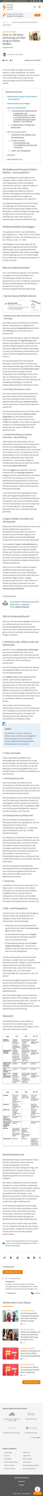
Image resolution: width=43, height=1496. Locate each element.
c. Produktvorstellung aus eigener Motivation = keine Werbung (24, 121)
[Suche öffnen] (35, 6)
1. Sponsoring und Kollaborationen (24, 111)
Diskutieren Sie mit (13, 1272)
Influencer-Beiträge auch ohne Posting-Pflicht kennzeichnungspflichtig (30, 1353)
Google (8, 1)
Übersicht (11, 155)
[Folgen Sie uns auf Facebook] (39, 1)
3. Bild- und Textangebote (20, 151)
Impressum (21, 1481)
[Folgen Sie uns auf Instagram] (36, 1)
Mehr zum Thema (31, 1382)
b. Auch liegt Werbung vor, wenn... (24, 117)
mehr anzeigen (36, 1437)
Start (4, 22)
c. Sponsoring (17, 147)
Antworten (37, 1293)
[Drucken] (17, 1257)
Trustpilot (21, 1)
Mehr (38, 15)
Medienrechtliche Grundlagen (18, 104)
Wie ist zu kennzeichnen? (16, 132)
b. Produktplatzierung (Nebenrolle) (25, 145)
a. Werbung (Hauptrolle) (21, 143)
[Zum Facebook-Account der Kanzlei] (34, 1257)
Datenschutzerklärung (21, 1477)
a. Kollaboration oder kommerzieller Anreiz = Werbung (24, 114)
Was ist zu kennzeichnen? (16, 108)
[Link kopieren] (4, 1257)
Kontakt (21, 1485)
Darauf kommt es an (14, 159)
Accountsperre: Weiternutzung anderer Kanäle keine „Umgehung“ (30, 1369)
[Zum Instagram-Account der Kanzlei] (40, 1257)
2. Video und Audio (18, 141)
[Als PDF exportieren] (10, 1257)
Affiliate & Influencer (9, 32)
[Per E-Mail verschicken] (28, 1257)
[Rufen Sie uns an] (31, 1)
